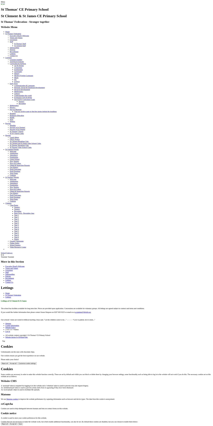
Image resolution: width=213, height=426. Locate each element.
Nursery (21, 102)
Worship (13, 125)
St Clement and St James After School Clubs (25, 143)
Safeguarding (14, 48)
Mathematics (18, 92)
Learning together (16, 60)
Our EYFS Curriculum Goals (24, 100)
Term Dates (14, 173)
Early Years (14, 84)
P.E (15, 80)
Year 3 (16, 223)
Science (17, 82)
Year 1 (16, 215)
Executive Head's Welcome (19, 36)
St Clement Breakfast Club (19, 141)
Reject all (5, 363)
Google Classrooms (17, 241)
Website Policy (10, 327)
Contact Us (14, 56)
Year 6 (16, 235)
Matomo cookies (12, 399)
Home (7, 32)
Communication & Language (24, 86)
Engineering (18, 70)
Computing (18, 68)
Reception (22, 104)
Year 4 (16, 227)
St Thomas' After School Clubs (21, 147)
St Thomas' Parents (12, 177)
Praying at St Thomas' (17, 127)
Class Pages (14, 205)
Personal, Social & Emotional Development (29, 88)
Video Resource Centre (18, 247)
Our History (14, 167)
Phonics (12, 107)
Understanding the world (23, 96)
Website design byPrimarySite (16, 337)
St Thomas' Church (16, 131)
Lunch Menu (14, 137)
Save (20, 424)
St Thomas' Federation (13, 34)
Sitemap (8, 323)
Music (16, 78)
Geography (18, 72)
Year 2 (16, 219)
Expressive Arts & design (23, 98)
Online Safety (14, 243)
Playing (8, 135)
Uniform (13, 175)
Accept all (13, 363)
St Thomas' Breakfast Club (19, 145)
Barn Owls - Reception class (24, 213)
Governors (13, 40)
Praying (8, 123)
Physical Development (22, 90)
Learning (8, 58)
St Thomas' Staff (20, 44)
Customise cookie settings (27, 363)
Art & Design (19, 66)
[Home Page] (3, 4)
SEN (11, 119)
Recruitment (14, 52)
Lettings (12, 54)
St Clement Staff (20, 46)
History (16, 74)
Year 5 (16, 231)
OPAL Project (15, 139)
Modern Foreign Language (23, 76)
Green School (14, 159)
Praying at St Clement (17, 129)
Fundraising (14, 157)
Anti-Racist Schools (17, 62)
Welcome (13, 151)
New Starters (14, 161)
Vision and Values (16, 38)
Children (8, 203)
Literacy (17, 94)
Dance (16, 239)
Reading (13, 113)
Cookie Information (12, 325)
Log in (7, 331)
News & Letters (15, 163)
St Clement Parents (12, 149)
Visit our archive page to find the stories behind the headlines (35, 111)
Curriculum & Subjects (18, 64)
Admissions (14, 153)
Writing (12, 121)
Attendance (14, 155)
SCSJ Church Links (17, 133)
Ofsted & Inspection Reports (20, 165)
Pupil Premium (15, 171)
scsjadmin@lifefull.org (83, 312)
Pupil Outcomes (15, 169)
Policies (12, 50)
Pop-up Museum (15, 109)
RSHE (12, 117)
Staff (11, 42)
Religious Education (17, 115)
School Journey (15, 245)
